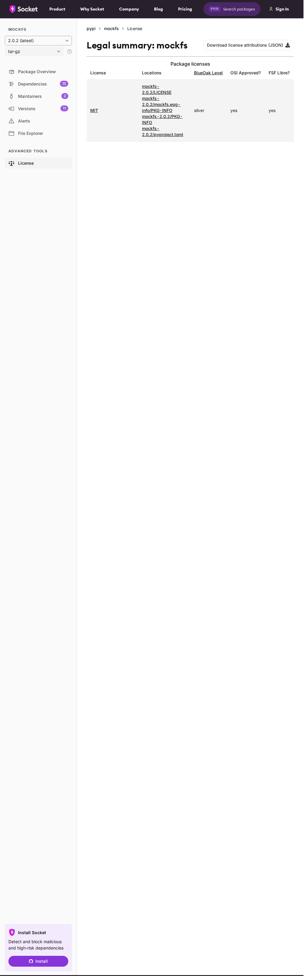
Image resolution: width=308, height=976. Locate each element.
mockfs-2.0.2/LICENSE (156, 89)
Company (129, 9)
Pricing (185, 9)
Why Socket (92, 9)
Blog (158, 9)
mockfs (111, 28)
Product (57, 9)
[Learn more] (69, 51)
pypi (91, 28)
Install (41, 961)
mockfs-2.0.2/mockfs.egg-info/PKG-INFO (161, 104)
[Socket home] (24, 9)
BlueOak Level (208, 72)
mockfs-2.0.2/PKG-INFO (162, 119)
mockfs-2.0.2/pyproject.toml (162, 131)
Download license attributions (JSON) (245, 45)
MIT (94, 110)
